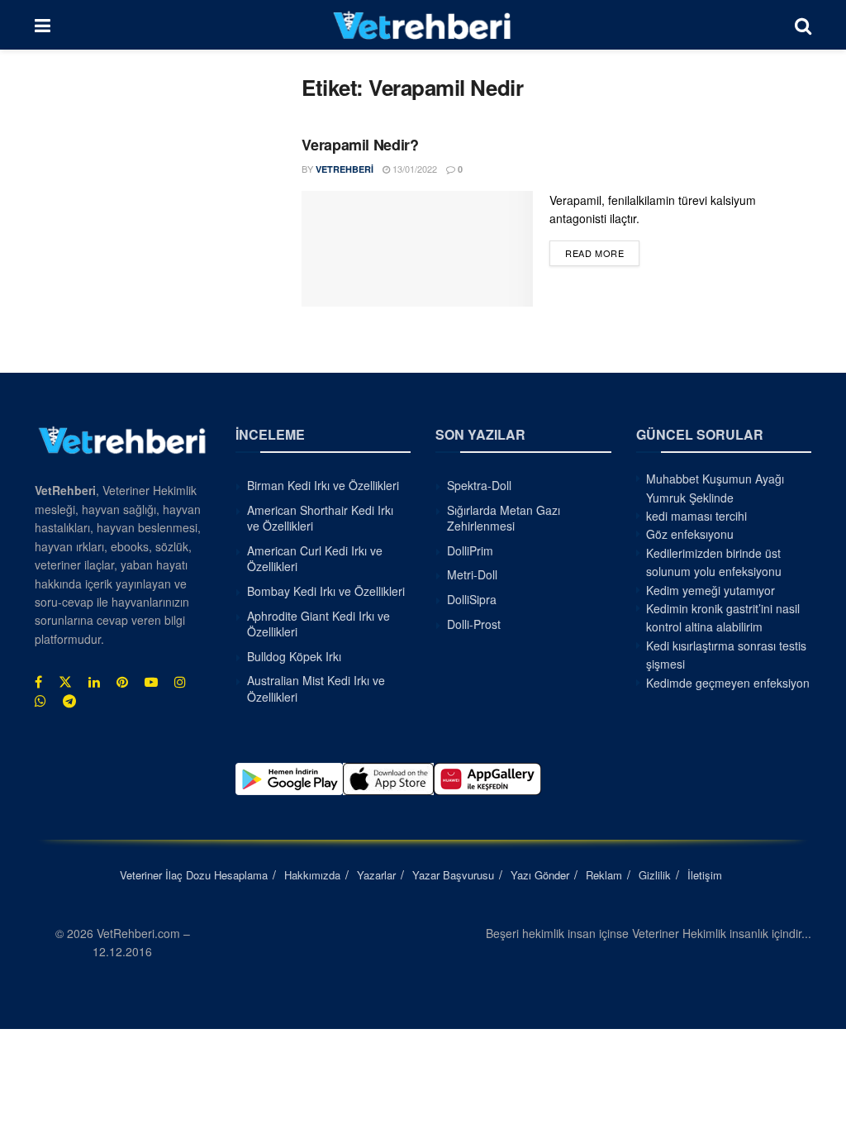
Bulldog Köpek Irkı (294, 656)
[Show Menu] (42, 25)
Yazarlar (376, 875)
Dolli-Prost (474, 624)
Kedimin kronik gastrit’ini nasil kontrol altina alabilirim (723, 617)
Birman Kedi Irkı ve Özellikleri (323, 485)
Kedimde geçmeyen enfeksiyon (728, 682)
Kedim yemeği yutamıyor (710, 590)
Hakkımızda (312, 875)
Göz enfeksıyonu (690, 534)
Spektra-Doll (479, 485)
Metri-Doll (472, 574)
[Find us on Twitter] (65, 682)
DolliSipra (472, 599)
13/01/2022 (413, 168)
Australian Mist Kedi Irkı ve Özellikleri (316, 688)
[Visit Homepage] (422, 24)
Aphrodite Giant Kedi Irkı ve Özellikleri (318, 624)
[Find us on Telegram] (69, 701)
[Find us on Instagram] (180, 682)
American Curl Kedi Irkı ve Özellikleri (315, 558)
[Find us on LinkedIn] (94, 682)
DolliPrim (470, 550)
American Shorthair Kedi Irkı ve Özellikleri (320, 518)
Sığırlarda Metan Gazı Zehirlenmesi (503, 518)
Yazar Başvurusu (453, 875)
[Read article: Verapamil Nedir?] (417, 249)
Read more (602, 252)
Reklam (604, 875)
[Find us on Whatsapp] (40, 701)
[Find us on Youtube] (151, 682)
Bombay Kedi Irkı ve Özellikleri (326, 591)
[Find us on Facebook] (38, 682)
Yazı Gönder (540, 875)
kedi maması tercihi (696, 515)
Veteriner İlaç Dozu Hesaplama (194, 875)
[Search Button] (803, 25)
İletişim (704, 875)
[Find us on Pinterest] (122, 682)
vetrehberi (344, 169)
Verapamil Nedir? (360, 144)
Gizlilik (655, 875)
